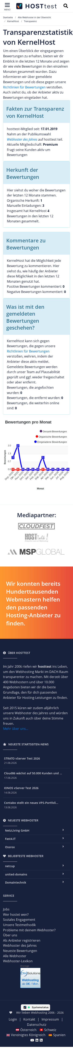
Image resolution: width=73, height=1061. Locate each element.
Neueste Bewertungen (20, 951)
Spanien (59, 1035)
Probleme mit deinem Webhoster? (29, 930)
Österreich (28, 1030)
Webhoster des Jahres (22, 139)
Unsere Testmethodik (19, 925)
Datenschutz (36, 1024)
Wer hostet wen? (16, 914)
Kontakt (29, 1019)
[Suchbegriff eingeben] (65, 6)
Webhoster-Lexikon (18, 961)
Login (13, 1019)
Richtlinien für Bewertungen (24, 87)
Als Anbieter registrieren (21, 940)
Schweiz (50, 1030)
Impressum (50, 1019)
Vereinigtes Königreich (28, 1035)
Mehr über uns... (15, 728)
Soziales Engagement (19, 919)
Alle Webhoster (14, 956)
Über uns (10, 935)
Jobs (6, 909)
